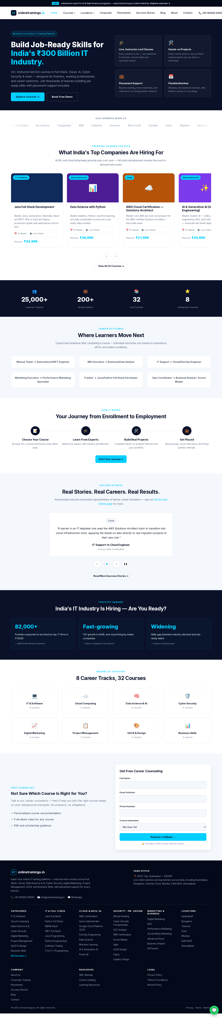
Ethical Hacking (121, 916)
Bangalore (187, 921)
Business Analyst (156, 943)
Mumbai (186, 936)
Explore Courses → (27, 96)
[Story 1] (104, 564)
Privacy (189, 1007)
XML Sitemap (86, 975)
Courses (69, 12)
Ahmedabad (188, 946)
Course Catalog (87, 980)
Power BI (83, 954)
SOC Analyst (119, 929)
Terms (198, 1007)
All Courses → (18, 955)
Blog (162, 12)
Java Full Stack (53, 916)
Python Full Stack (54, 921)
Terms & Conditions (157, 980)
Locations (87, 12)
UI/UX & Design (18, 946)
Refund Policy (154, 985)
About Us (15, 975)
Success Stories (145, 12)
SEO (149, 924)
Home (54, 12)
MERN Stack (51, 926)
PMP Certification (122, 934)
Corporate (106, 12)
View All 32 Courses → (111, 266)
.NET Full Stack (53, 931)
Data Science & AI (20, 926)
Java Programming (55, 936)
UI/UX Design (120, 949)
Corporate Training (21, 980)
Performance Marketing (159, 929)
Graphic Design (121, 959)
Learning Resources (89, 985)
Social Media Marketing (159, 933)
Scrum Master (120, 939)
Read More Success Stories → (111, 576)
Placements (124, 12)
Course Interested (129, 820)
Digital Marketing (19, 936)
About (174, 12)
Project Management (21, 941)
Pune (184, 931)
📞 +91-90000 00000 (22, 897)
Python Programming (56, 941)
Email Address (127, 792)
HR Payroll (152, 948)
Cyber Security (18, 931)
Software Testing (54, 946)
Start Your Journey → (111, 459)
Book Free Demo (62, 96)
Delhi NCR (187, 941)
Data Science (86, 939)
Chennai (186, 926)
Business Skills (18, 950)
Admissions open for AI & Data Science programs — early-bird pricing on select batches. (115, 3)
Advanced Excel (155, 938)
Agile (115, 944)
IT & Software (18, 916)
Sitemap (207, 1007)
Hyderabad (187, 916)
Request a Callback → (163, 837)
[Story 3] (109, 564)
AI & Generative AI (88, 949)
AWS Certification (88, 916)
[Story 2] (107, 564)
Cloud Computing (20, 921)
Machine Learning (88, 944)
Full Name (125, 778)
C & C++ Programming (56, 950)
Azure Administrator (89, 921)
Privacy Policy (154, 975)
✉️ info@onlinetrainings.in (51, 897)
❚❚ (125, 564)
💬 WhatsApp (75, 897)
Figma (116, 954)
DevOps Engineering (89, 934)
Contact (187, 12)
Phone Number (127, 806)
